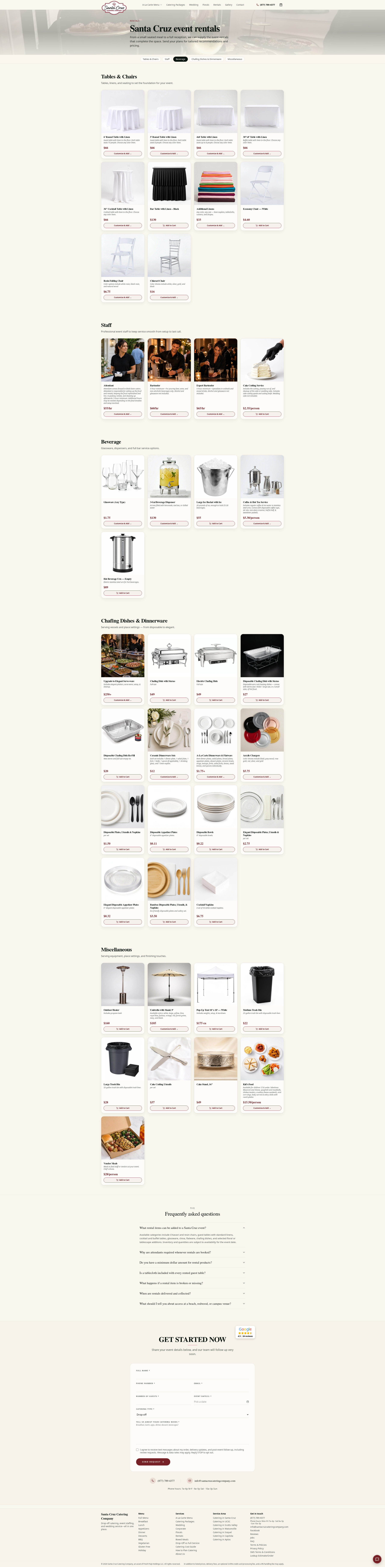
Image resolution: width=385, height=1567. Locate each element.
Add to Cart (171, 225)
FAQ (252, 1541)
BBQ (140, 1539)
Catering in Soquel (222, 1532)
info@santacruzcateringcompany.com (269, 1526)
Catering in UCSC (221, 1521)
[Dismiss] (378, 1547)
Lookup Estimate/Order (262, 1555)
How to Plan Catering (186, 1550)
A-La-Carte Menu (150, 4)
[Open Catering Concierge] (377, 1559)
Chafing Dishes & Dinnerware (206, 59)
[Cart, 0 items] (281, 5)
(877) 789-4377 (257, 1517)
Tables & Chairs (151, 59)
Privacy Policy (257, 1548)
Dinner (141, 1532)
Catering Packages (175, 4)
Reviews (254, 1534)
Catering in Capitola (223, 1535)
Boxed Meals (182, 1539)
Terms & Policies (258, 1544)
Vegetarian (143, 1543)
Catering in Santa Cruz (224, 1517)
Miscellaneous (235, 59)
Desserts (142, 1535)
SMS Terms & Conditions (262, 1552)
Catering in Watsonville (224, 1528)
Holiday (142, 1550)
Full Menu (143, 1517)
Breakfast (143, 1521)
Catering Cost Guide (186, 1546)
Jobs (252, 1537)
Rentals (217, 4)
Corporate (181, 1528)
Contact (240, 4)
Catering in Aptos (222, 1539)
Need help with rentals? (364, 1548)
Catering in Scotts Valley (225, 1525)
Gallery (228, 4)
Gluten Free (144, 1546)
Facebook (255, 1530)
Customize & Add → (123, 153)
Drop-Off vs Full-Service (187, 1543)
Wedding (193, 4)
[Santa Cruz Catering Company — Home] (114, 8)
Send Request (151, 1462)
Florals (206, 4)
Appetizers (143, 1528)
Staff (167, 59)
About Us (180, 1553)
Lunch (141, 1525)
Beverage (180, 59)
